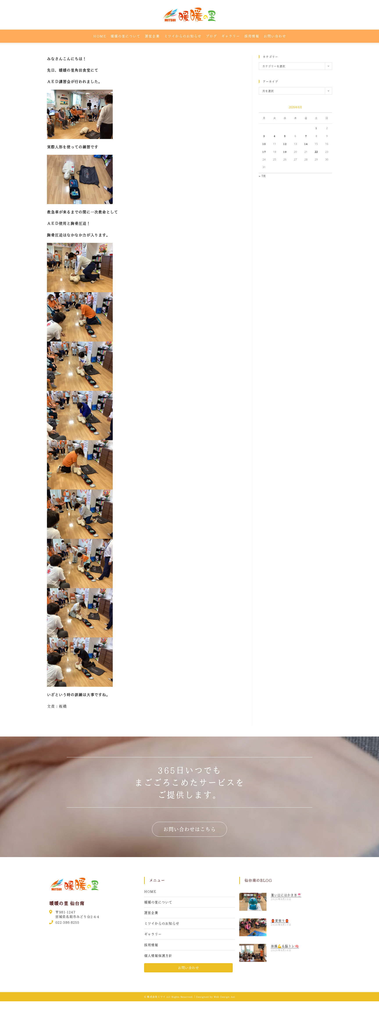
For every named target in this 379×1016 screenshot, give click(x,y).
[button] (189, 829)
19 (285, 151)
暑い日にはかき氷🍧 (286, 895)
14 (306, 143)
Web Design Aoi (224, 996)
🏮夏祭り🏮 (280, 920)
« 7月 (262, 175)
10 (264, 143)
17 (264, 151)
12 (285, 143)
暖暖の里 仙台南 (66, 903)
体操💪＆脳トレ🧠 (285, 946)
